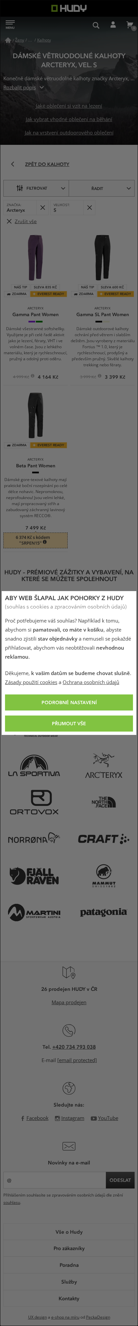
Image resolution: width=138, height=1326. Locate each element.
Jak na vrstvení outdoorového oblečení (69, 132)
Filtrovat (36, 188)
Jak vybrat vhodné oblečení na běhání (69, 119)
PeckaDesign (98, 1317)
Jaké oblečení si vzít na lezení (69, 106)
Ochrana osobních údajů (91, 682)
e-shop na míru (65, 1317)
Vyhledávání (96, 25)
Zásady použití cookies (31, 682)
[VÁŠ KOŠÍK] (129, 25)
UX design (37, 1317)
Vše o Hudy (69, 1232)
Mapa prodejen (69, 1002)
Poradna (69, 1265)
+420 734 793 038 (74, 1047)
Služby (69, 1281)
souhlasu (11, 1203)
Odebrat (42, 207)
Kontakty (69, 1298)
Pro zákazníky (69, 1248)
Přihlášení (113, 25)
